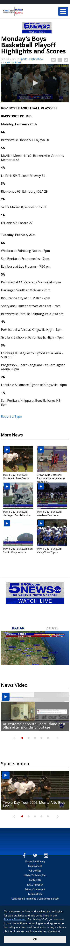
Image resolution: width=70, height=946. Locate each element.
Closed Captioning (35, 861)
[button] (35, 83)
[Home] (26, 12)
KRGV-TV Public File (35, 875)
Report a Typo (11, 416)
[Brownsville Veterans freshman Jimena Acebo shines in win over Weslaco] (52, 459)
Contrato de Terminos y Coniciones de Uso (35, 898)
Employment (35, 866)
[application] (35, 83)
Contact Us (35, 880)
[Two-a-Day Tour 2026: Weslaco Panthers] (52, 496)
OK (35, 939)
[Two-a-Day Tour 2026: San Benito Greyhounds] (18, 532)
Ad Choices (35, 870)
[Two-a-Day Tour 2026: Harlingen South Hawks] (18, 496)
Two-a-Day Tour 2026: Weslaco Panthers (49, 513)
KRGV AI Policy (35, 884)
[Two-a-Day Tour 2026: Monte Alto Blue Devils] (18, 459)
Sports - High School (31, 59)
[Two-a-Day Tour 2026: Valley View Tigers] (52, 532)
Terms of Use (35, 894)
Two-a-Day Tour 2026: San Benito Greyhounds (18, 550)
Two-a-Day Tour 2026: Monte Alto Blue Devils (16, 476)
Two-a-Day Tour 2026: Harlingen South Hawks (16, 513)
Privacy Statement (35, 889)
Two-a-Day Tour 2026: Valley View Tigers (49, 550)
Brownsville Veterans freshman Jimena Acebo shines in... (51, 478)
